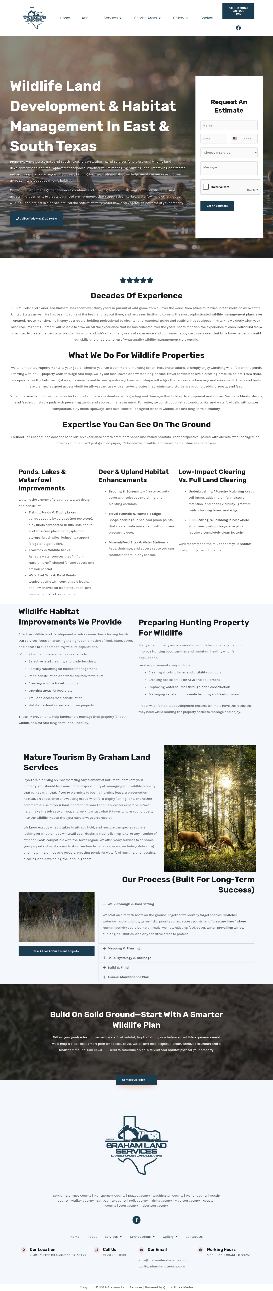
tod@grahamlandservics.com (161, 1266)
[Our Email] (141, 1250)
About (92, 1237)
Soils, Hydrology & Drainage (129, 958)
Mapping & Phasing (124, 948)
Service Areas (140, 1237)
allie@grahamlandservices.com (163, 1260)
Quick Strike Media (178, 1287)
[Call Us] (97, 1250)
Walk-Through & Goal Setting (131, 904)
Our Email (157, 1249)
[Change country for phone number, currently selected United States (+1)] (235, 139)
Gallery (168, 1237)
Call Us (109, 1249)
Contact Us (194, 1237)
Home (75, 1237)
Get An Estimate (217, 206)
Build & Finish (119, 967)
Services (111, 1237)
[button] (176, 904)
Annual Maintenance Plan (128, 977)
